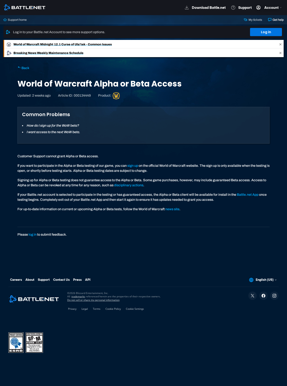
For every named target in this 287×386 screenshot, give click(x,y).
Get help (278, 19)
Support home (17, 19)
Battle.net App (247, 194)
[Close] (280, 44)
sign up (132, 165)
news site (172, 209)
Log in (266, 32)
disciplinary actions (128, 185)
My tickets (255, 19)
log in (33, 234)
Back (25, 68)
